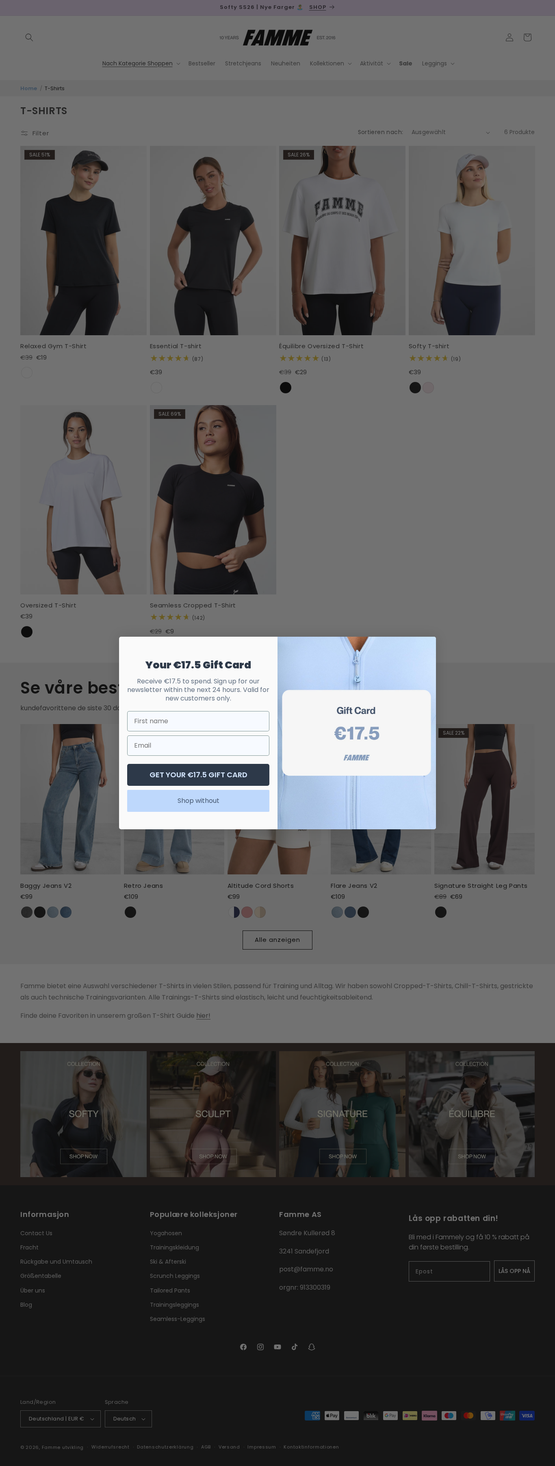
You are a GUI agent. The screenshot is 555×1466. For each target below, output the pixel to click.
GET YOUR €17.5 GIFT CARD (198, 775)
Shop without (198, 800)
